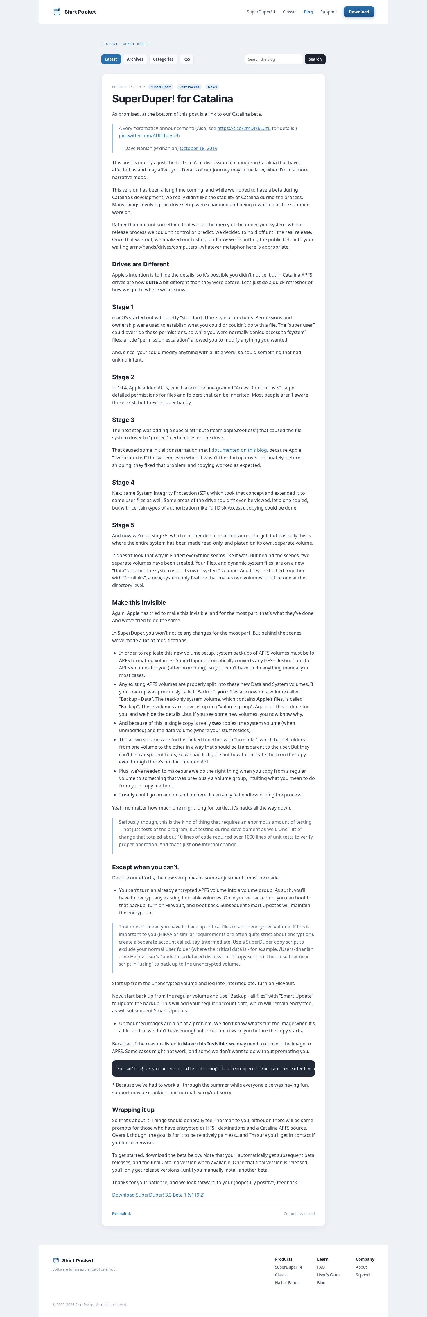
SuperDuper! (161, 87)
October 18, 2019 (198, 148)
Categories (163, 59)
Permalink (121, 1213)
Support (328, 12)
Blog (308, 12)
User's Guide (329, 1275)
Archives (135, 59)
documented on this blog (239, 450)
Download (359, 12)
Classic (289, 12)
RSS (186, 59)
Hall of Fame (287, 1282)
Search (315, 59)
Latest (111, 59)
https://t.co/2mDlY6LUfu (244, 128)
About (361, 1267)
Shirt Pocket (189, 87)
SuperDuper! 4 (261, 12)
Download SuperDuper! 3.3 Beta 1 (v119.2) (158, 1195)
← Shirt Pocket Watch (125, 43)
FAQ (321, 1267)
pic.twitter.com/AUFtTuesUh (149, 135)
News (212, 87)
